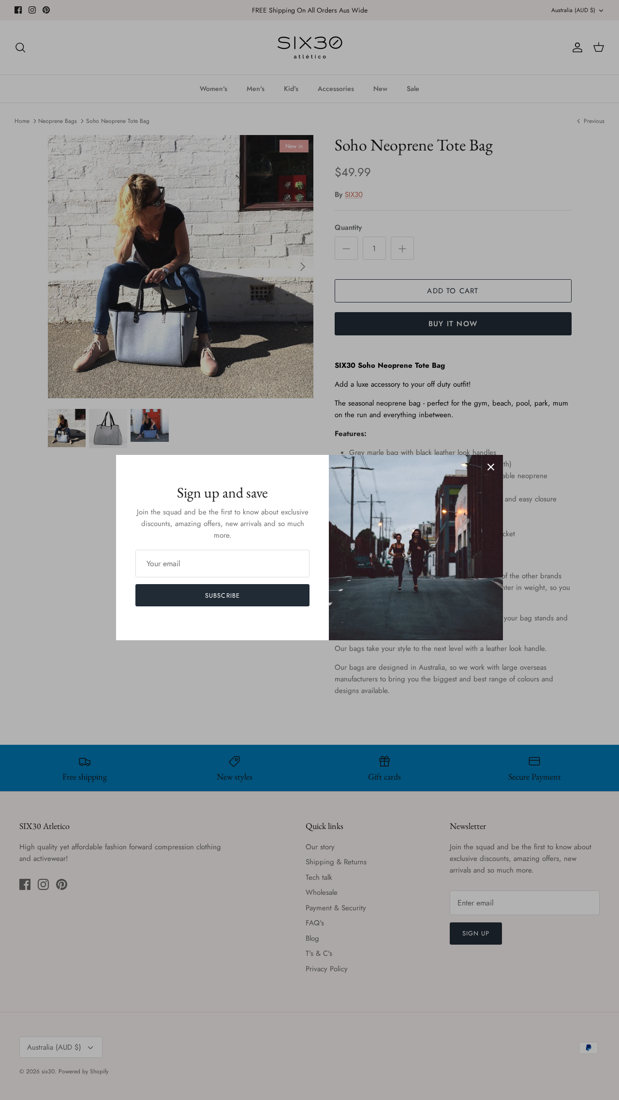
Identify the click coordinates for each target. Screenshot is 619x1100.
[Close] (490, 467)
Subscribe (222, 595)
